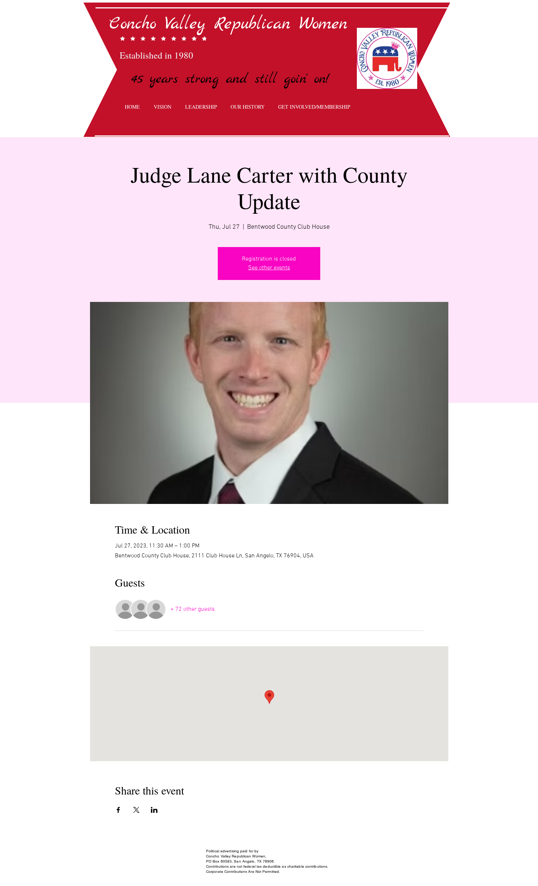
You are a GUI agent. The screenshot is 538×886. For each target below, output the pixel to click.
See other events (269, 268)
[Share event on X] (136, 810)
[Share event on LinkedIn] (154, 810)
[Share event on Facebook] (118, 810)
